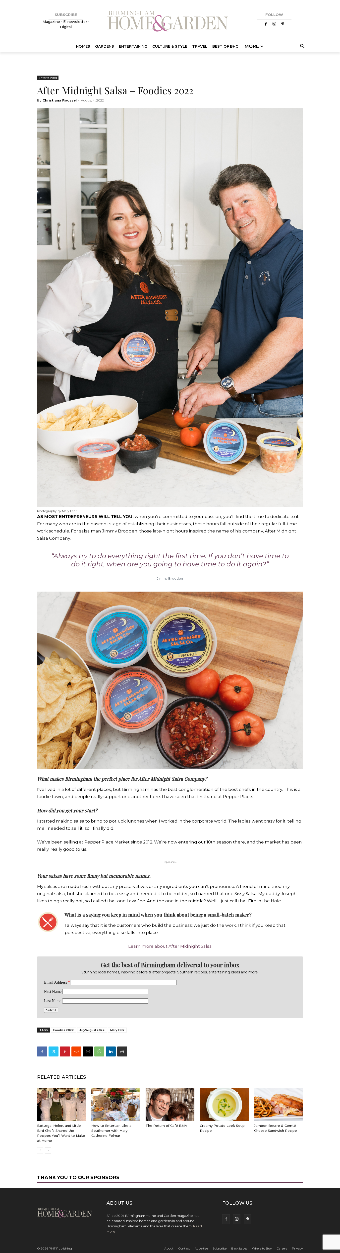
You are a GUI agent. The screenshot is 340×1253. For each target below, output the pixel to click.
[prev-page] (40, 1150)
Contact (184, 1248)
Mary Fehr (117, 1030)
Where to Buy (262, 1248)
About (168, 1248)
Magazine (52, 21)
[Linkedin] (111, 1051)
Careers (282, 1248)
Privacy (297, 1248)
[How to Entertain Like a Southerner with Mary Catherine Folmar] (115, 1104)
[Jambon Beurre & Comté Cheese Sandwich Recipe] (278, 1104)
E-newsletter (75, 21)
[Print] (122, 1051)
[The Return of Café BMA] (170, 1104)
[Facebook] (266, 24)
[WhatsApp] (99, 1051)
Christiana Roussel (60, 100)
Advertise (201, 1248)
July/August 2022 (92, 1030)
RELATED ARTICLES (61, 1077)
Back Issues (239, 1248)
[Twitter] (53, 1051)
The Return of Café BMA (166, 1126)
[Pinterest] (282, 24)
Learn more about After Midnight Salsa (170, 946)
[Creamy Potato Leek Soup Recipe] (224, 1104)
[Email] (88, 1051)
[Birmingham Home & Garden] (170, 21)
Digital (66, 27)
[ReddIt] (76, 1051)
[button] (301, 46)
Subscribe (220, 1248)
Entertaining (48, 78)
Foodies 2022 (63, 1030)
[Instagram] (274, 24)
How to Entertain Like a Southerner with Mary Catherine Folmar (111, 1131)
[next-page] (48, 1150)
